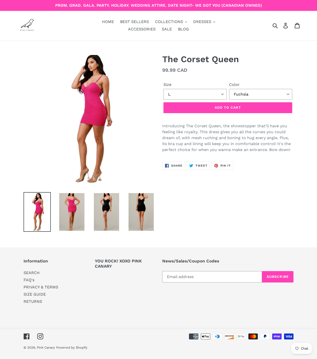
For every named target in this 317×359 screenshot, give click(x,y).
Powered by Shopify (71, 347)
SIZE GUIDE (35, 294)
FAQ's (29, 280)
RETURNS (33, 301)
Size (167, 84)
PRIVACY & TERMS (41, 287)
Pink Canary (46, 347)
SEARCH (32, 272)
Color (234, 84)
